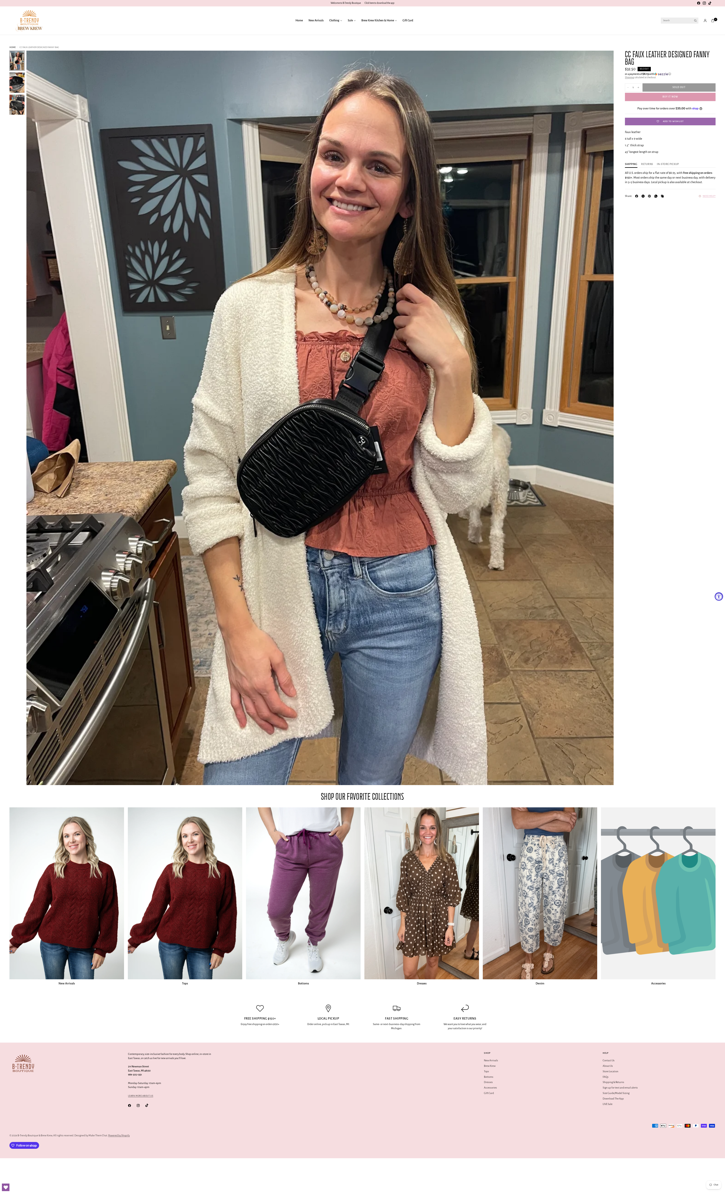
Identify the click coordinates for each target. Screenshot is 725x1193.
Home (299, 20)
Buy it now (670, 96)
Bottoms (303, 983)
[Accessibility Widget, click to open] (719, 596)
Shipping (629, 77)
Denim (540, 983)
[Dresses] (421, 893)
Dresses (422, 983)
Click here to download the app (379, 3)
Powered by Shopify (119, 1135)
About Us (608, 1066)
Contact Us (609, 1060)
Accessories (658, 983)
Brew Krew (490, 1066)
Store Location (610, 1071)
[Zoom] (605, 58)
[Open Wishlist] (5, 1187)
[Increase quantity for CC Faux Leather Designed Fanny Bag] (638, 87)
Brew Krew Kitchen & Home (377, 20)
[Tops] (185, 893)
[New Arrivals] (66, 893)
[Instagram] (704, 3)
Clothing (334, 20)
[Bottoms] (303, 893)
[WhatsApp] (656, 196)
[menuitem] (300, 20)
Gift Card (408, 20)
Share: (628, 196)
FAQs (606, 1076)
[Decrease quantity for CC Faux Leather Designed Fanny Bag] (628, 87)
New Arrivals (316, 20)
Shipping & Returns (613, 1082)
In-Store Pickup (668, 164)
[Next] (604, 418)
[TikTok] (710, 3)
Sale (350, 20)
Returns (647, 164)
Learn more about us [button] (140, 1096)
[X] (644, 196)
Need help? (709, 196)
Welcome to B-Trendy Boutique (346, 3)
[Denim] (540, 893)
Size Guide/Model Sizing (616, 1093)
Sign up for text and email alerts (620, 1087)
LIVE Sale (607, 1104)
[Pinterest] (650, 196)
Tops (185, 983)
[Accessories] (658, 893)
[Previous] (36, 418)
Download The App (613, 1098)
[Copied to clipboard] (663, 196)
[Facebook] (698, 3)
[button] (670, 74)
